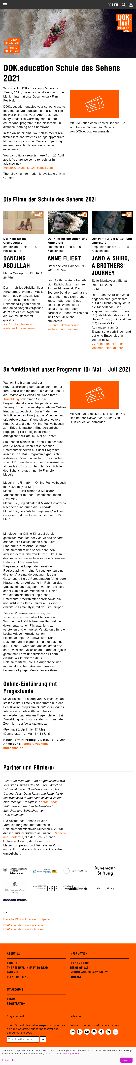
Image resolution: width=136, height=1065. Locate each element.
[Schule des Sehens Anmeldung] (94, 104)
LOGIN (11, 999)
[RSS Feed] (79, 1032)
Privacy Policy (71, 1053)
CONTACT (75, 977)
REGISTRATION (16, 1003)
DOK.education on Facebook (23, 925)
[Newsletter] (72, 1032)
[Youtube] (87, 1032)
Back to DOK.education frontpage (26, 919)
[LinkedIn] (108, 1032)
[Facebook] (101, 1032)
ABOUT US (13, 953)
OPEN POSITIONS (17, 977)
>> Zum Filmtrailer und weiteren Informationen (19, 326)
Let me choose (10, 1060)
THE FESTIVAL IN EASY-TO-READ (27, 967)
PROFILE (12, 963)
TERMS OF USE (79, 967)
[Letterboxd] (115, 1033)
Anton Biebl (48, 802)
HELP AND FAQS (79, 963)
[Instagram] (94, 1032)
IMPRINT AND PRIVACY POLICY (89, 972)
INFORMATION (78, 953)
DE (109, 5)
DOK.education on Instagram (23, 929)
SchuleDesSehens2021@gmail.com (28, 168)
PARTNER (13, 972)
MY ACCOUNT (15, 989)
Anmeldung (11, 399)
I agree (126, 1060)
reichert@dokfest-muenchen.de (26, 746)
